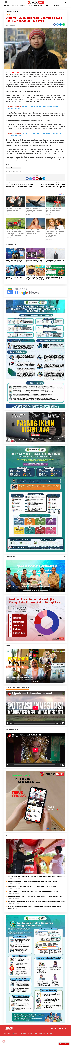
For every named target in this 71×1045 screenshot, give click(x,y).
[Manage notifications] (3, 1041)
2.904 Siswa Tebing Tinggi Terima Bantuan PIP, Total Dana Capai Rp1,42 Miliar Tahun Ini (32, 886)
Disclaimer (23, 1033)
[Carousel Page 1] (24, 590)
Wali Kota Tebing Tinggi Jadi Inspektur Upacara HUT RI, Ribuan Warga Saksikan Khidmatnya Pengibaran (36, 876)
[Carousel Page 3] (28, 590)
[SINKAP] (36, 2)
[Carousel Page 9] (41, 590)
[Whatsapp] (63, 24)
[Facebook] (27, 178)
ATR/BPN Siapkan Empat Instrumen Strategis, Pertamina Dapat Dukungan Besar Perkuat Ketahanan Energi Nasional (35, 907)
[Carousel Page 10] (43, 590)
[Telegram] (43, 178)
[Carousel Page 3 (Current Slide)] (37, 681)
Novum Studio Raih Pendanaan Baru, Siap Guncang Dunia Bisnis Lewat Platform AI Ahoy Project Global (15, 261)
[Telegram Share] (60, 24)
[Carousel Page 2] (26, 590)
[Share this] (54, 24)
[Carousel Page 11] (45, 590)
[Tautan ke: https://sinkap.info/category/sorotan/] (65, 557)
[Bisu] (60, 723)
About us (30, 1033)
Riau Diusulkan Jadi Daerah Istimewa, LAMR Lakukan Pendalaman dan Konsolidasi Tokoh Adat (34, 586)
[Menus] (5, 2)
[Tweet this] (57, 24)
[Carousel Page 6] (34, 590)
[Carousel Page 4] (30, 590)
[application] (35, 708)
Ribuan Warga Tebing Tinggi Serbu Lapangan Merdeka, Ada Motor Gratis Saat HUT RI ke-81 (32, 881)
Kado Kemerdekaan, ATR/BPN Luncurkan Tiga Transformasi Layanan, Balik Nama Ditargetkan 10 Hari (35, 896)
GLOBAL (7, 25)
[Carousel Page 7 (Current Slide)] (36, 590)
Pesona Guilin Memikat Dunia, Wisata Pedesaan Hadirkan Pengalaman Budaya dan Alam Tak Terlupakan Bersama (15, 278)
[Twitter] (30, 178)
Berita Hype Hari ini (13, 168)
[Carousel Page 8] (38, 590)
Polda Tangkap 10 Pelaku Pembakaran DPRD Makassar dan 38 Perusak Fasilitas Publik (20, 184)
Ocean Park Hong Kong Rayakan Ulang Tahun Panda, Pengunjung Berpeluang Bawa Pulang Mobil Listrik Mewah (35, 278)
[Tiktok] (40, 178)
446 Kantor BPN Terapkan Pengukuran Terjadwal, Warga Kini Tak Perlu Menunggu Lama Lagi (33, 891)
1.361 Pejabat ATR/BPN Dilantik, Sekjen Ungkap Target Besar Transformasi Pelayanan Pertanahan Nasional (36, 901)
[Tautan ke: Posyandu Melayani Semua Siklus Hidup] (35, 666)
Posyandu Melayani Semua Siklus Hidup (20, 677)
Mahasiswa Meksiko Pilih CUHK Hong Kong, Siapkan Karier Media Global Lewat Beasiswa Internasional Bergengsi (35, 261)
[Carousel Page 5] (32, 590)
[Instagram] (33, 178)
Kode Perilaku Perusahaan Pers (47, 1033)
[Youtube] (37, 178)
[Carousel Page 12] (47, 590)
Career (35, 1033)
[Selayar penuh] (63, 723)
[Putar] (8, 723)
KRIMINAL (10, 15)
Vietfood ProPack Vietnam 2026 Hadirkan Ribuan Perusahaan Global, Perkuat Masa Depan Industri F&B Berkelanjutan (54, 278)
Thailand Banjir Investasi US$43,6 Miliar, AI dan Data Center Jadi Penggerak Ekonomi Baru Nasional (55, 261)
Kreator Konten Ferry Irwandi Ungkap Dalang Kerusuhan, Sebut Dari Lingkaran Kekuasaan (52, 185)
